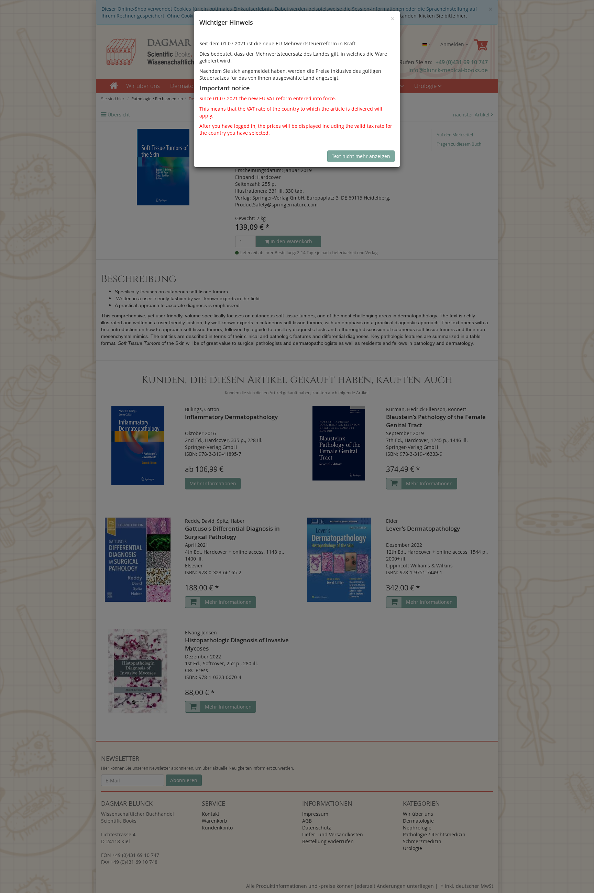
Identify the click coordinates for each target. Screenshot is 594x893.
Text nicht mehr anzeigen (361, 156)
